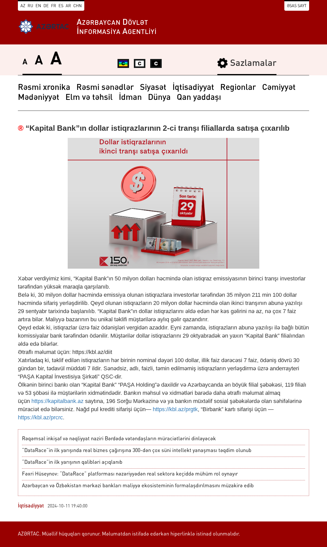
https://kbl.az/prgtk (175, 409)
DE (46, 6)
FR (53, 6)
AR (68, 6)
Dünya (159, 98)
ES (61, 6)
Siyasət (153, 88)
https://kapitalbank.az (57, 401)
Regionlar (238, 88)
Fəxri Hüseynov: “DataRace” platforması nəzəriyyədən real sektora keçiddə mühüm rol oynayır (130, 474)
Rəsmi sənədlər (105, 88)
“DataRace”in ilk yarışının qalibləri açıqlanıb (72, 462)
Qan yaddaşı (199, 98)
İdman (130, 98)
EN (38, 6)
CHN (77, 6)
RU (30, 6)
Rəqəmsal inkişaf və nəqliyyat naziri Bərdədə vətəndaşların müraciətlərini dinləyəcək (119, 439)
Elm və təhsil (89, 98)
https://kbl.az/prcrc (40, 417)
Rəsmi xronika (44, 88)
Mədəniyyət (38, 98)
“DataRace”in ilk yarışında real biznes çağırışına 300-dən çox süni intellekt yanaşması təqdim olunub (136, 450)
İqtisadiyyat (193, 88)
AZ (22, 6)
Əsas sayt (297, 6)
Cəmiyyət (279, 88)
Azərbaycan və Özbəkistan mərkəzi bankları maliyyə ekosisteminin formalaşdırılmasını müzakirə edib (138, 486)
